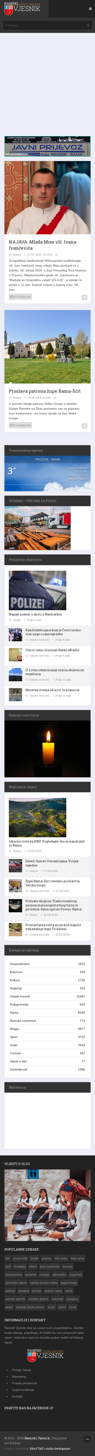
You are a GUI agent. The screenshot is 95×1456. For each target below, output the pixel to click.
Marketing (19, 1376)
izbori (33, 1266)
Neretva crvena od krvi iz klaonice (52, 690)
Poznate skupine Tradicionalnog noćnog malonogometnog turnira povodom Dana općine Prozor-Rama (53, 905)
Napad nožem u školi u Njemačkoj (35, 614)
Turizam (47, 1053)
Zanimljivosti (47, 1069)
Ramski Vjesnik (37, 1438)
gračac (46, 1258)
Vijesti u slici (47, 1061)
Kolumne (47, 972)
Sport (47, 1037)
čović (72, 1307)
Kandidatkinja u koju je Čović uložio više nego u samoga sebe (53, 632)
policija (10, 1291)
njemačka (59, 1274)
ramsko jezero (38, 1299)
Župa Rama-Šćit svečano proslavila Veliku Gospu (52, 883)
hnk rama (77, 1258)
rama (68, 1291)
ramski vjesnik (15, 1299)
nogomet (75, 1274)
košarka (30, 1274)
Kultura (47, 980)
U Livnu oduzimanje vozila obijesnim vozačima (54, 672)
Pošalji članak (21, 1370)
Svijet (17, 620)
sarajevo (72, 1299)
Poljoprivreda (47, 1004)
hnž (8, 1266)
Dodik (34, 1258)
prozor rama (53, 1291)
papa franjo (69, 1282)
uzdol (62, 1307)
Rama (17, 254)
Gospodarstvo (47, 964)
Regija (47, 1029)
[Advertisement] (47, 86)
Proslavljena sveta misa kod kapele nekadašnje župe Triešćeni (53, 927)
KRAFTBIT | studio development (50, 1448)
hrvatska (20, 1266)
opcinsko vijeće (16, 1282)
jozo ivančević (49, 1266)
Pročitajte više (21, 296)
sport (9, 1307)
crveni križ (20, 1258)
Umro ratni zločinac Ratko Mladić (52, 650)
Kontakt (17, 1396)
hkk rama (61, 1258)
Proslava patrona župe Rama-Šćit (45, 391)
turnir (51, 1307)
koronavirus (14, 1274)
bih (8, 1258)
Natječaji (47, 988)
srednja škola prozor (30, 1307)
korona (67, 1266)
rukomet (57, 1299)
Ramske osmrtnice (47, 1020)
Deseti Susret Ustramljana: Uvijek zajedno (52, 863)
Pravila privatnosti (24, 1383)
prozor (36, 1291)
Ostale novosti (40, 640)
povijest (23, 1291)
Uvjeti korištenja (23, 1389)
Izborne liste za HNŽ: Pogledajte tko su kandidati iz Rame (47, 843)
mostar (44, 1274)
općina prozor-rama (44, 1282)
